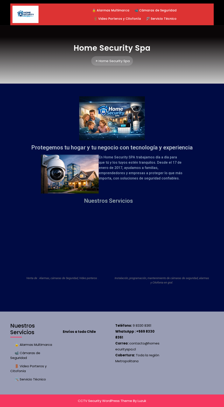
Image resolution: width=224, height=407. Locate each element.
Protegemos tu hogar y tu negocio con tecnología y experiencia (112, 147)
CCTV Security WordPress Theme (105, 400)
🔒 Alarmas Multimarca (110, 10)
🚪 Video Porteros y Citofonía (117, 18)
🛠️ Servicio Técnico (161, 18)
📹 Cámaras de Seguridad (156, 10)
